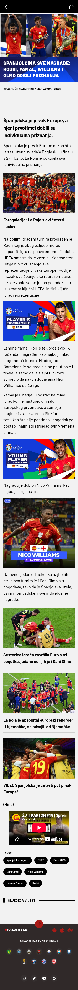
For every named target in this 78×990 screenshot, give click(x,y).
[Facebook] (54, 978)
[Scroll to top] (39, 924)
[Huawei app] (70, 930)
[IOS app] (62, 930)
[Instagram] (24, 978)
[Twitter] (34, 978)
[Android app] (54, 930)
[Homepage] (71, 7)
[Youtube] (44, 978)
